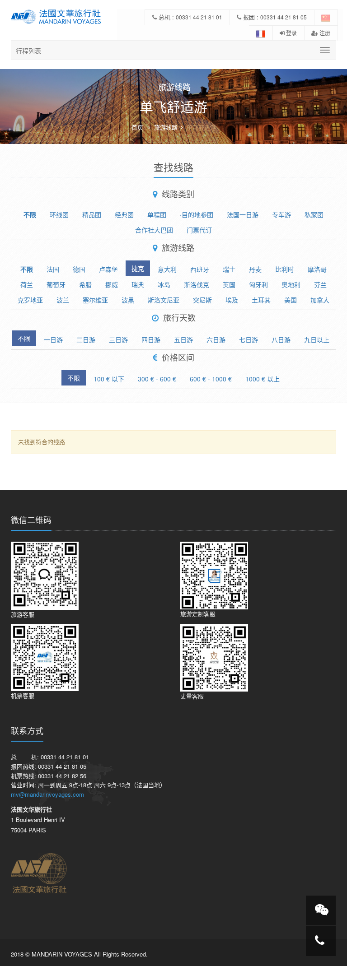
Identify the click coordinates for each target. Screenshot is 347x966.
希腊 (85, 284)
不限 (29, 214)
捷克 (137, 268)
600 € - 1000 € (211, 378)
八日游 (281, 339)
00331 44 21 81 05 (283, 17)
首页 (137, 127)
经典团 (124, 214)
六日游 (215, 339)
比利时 (284, 269)
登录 (291, 33)
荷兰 (26, 284)
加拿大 (319, 299)
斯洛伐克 (196, 284)
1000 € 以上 (262, 378)
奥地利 (290, 284)
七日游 (248, 339)
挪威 (111, 284)
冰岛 (164, 284)
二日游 (85, 339)
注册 (324, 33)
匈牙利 (258, 284)
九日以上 (316, 339)
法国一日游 (242, 214)
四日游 (150, 339)
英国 (229, 284)
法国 (53, 269)
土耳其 (261, 299)
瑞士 (229, 269)
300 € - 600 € (157, 378)
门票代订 (199, 229)
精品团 (91, 214)
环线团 (59, 214)
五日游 (183, 339)
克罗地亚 (30, 299)
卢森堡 (108, 269)
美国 (290, 299)
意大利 (167, 269)
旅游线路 (166, 127)
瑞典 (137, 284)
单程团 (156, 214)
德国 (79, 269)
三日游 (118, 339)
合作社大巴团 (154, 229)
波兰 (62, 299)
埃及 (231, 299)
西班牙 (199, 269)
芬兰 (320, 284)
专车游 (281, 214)
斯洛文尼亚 (163, 299)
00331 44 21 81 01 (199, 17)
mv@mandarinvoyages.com (47, 794)
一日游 (53, 339)
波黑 (128, 299)
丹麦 (255, 269)
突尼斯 (202, 299)
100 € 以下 (109, 378)
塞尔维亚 (95, 299)
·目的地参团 (196, 214)
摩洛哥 (317, 269)
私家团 (314, 214)
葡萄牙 (56, 284)
